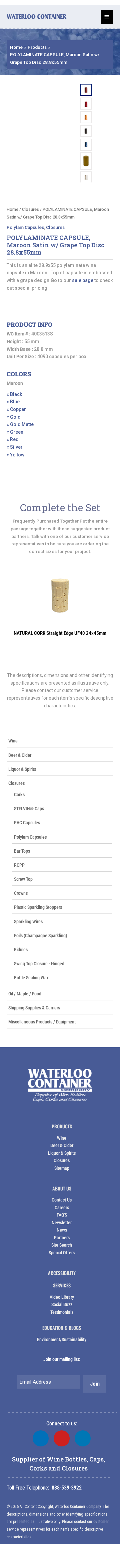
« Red (13, 439)
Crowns (21, 893)
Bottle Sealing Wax (31, 977)
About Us (61, 1188)
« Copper (16, 409)
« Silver (15, 447)
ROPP (19, 865)
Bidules (21, 949)
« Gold (14, 417)
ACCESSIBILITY (62, 1272)
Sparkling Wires (28, 921)
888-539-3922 (67, 1488)
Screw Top (23, 879)
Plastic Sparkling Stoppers (38, 907)
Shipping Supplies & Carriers (34, 1007)
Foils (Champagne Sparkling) (40, 935)
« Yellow (15, 454)
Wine (13, 740)
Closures (16, 783)
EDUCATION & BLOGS (61, 1327)
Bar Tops (22, 851)
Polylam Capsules (30, 837)
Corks (19, 794)
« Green (15, 432)
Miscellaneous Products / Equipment (42, 1021)
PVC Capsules (27, 822)
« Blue (13, 401)
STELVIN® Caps (29, 808)
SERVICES (62, 1285)
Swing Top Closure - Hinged (39, 963)
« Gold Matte (20, 424)
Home (12, 209)
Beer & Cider (19, 755)
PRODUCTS (62, 1126)
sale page (82, 280)
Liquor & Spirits (22, 769)
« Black (14, 394)
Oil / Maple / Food (24, 993)
